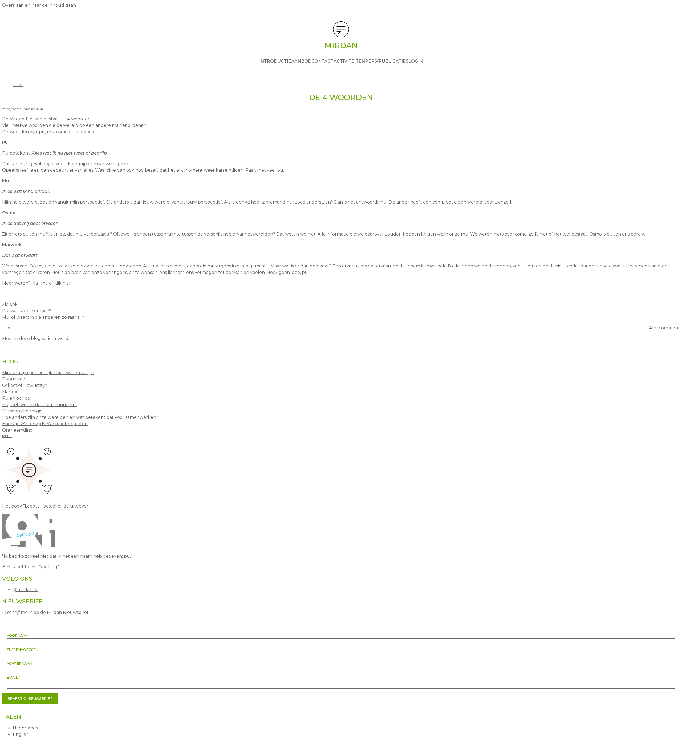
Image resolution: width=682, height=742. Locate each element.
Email (13, 677)
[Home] (341, 30)
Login (415, 61)
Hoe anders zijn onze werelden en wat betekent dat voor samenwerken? (80, 417)
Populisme (13, 379)
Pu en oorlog (16, 398)
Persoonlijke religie (22, 410)
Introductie (275, 61)
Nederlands (25, 728)
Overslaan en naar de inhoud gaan (39, 5)
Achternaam (19, 664)
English (21, 734)
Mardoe (10, 391)
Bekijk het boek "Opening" (30, 566)
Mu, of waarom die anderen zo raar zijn (43, 317)
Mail (35, 283)
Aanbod (301, 61)
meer (7, 436)
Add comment (664, 327)
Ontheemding (17, 430)
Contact (322, 61)
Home (18, 85)
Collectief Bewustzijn (24, 385)
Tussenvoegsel (22, 650)
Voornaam (17, 636)
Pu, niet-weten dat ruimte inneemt (39, 404)
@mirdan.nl (25, 589)
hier (67, 283)
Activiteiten (349, 61)
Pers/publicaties (386, 61)
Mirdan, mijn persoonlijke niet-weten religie (48, 372)
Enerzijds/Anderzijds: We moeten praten (45, 423)
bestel (49, 506)
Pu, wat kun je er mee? (26, 310)
